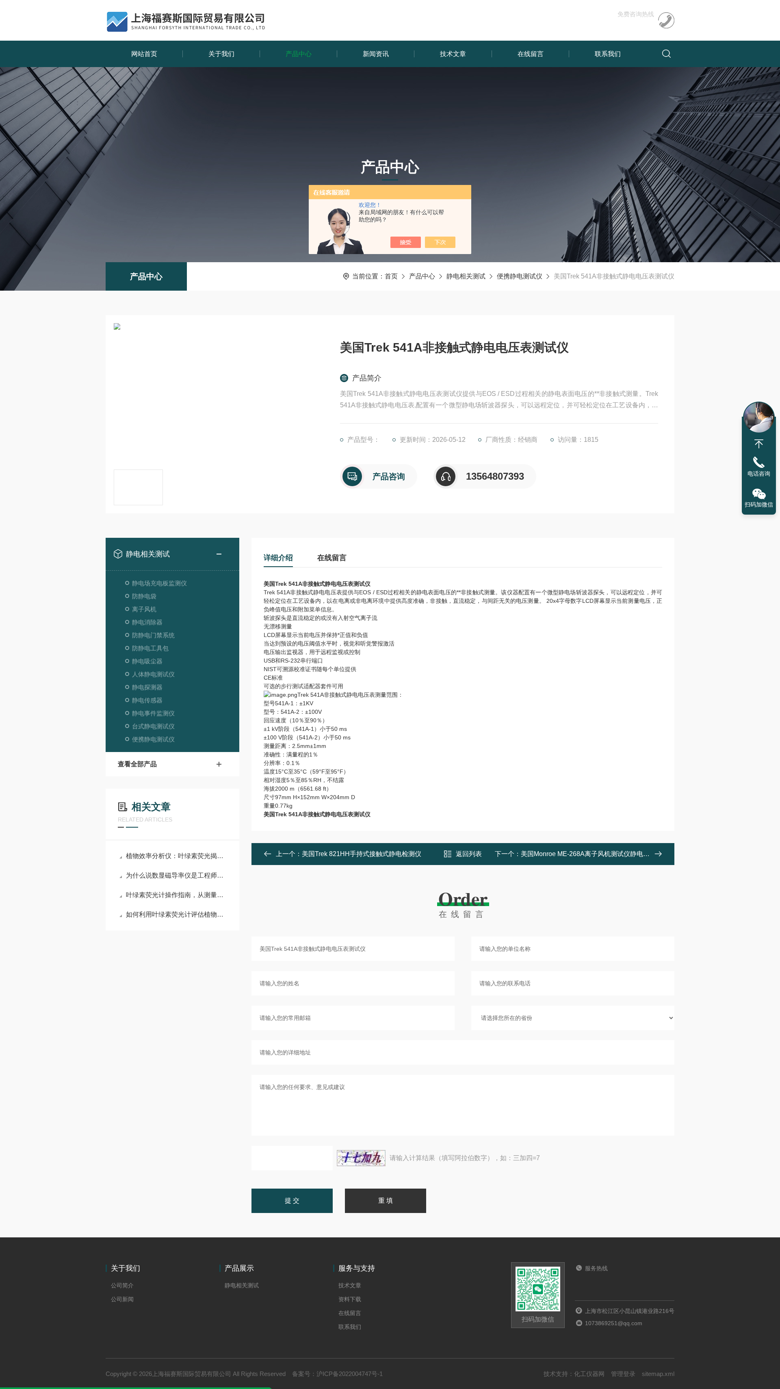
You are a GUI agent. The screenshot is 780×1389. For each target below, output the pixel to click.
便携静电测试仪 (519, 276)
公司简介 (122, 1285)
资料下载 (349, 1299)
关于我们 (221, 53)
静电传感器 (147, 700)
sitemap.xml (658, 1373)
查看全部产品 (137, 764)
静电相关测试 (465, 276)
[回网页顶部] (759, 444)
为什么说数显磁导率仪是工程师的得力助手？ (176, 875)
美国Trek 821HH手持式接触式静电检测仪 (361, 853)
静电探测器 (147, 687)
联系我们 (608, 53)
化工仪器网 (589, 1373)
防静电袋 (144, 596)
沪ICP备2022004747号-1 (349, 1373)
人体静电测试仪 (153, 674)
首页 (391, 276)
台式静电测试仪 (153, 726)
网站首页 (144, 53)
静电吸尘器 (147, 661)
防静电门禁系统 (153, 635)
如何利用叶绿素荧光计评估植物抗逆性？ (176, 914)
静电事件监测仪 (153, 713)
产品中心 (299, 53)
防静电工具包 (150, 648)
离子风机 (144, 609)
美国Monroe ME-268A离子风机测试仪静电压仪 (588, 853)
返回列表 (469, 853)
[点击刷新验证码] (361, 1158)
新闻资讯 (376, 53)
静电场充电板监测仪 (159, 583)
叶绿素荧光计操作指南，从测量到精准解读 (176, 894)
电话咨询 (759, 473)
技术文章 (453, 53)
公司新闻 (122, 1299)
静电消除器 (147, 622)
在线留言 (531, 53)
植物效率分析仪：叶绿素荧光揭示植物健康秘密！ (176, 855)
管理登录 (623, 1373)
